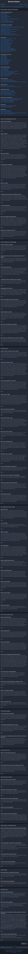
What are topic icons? (4, 64)
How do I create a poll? (5, 41)
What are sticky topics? (5, 62)
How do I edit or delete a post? (6, 39)
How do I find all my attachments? (6, 106)
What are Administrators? (5, 68)
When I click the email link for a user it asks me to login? (10, 34)
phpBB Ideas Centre (5, 905)
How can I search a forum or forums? (7, 90)
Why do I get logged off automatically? (7, 21)
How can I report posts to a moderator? (7, 48)
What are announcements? (5, 61)
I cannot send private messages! (6, 79)
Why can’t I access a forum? (6, 45)
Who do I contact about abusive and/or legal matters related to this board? (13, 112)
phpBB (16, 294)
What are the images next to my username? (8, 31)
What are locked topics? (5, 63)
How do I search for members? (6, 93)
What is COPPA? (4, 14)
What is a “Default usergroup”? (6, 74)
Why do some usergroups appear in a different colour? (10, 73)
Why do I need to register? (5, 13)
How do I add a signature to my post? (7, 40)
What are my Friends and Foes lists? (7, 85)
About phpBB (9, 896)
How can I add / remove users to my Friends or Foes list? (11, 86)
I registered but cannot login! (6, 16)
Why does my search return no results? (8, 91)
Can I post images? (4, 58)
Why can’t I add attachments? (6, 46)
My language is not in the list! (6, 30)
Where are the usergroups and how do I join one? (9, 71)
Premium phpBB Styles (18, 951)
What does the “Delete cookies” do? (7, 22)
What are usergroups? (5, 70)
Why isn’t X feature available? (6, 111)
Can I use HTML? (4, 56)
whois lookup (3, 918)
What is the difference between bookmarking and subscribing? (11, 98)
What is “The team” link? (5, 75)
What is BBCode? (4, 55)
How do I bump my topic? (5, 51)
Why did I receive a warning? (6, 47)
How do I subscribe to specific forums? (7, 100)
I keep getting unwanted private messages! (8, 80)
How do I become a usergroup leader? (7, 72)
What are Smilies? (4, 57)
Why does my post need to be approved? (8, 50)
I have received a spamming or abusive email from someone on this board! (14, 81)
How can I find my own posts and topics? (8, 94)
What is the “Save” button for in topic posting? (9, 49)
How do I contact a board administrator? (8, 113)
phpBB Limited (7, 894)
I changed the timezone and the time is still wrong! (9, 29)
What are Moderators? (5, 69)
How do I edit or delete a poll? (6, 44)
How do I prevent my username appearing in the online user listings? (12, 27)
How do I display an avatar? (5, 32)
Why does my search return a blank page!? (8, 92)
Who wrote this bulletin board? (6, 110)
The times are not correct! (5, 28)
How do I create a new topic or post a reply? (8, 38)
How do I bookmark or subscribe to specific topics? (10, 99)
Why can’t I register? (4, 15)
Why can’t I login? (4, 17)
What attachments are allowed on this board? (8, 105)
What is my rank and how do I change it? (8, 33)
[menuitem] (3, 4)
